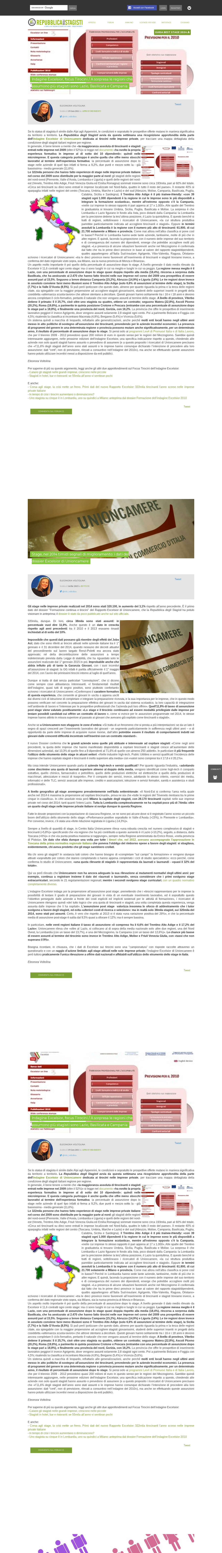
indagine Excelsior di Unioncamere (57, 138)
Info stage (166, 22)
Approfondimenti (91, 111)
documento (106, 149)
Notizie (85, 586)
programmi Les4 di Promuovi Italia (150, 331)
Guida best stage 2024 (171, 32)
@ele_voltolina (69, 116)
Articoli (92, 22)
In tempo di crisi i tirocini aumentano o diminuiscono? (61, 394)
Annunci (129, 22)
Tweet (178, 104)
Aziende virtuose (148, 22)
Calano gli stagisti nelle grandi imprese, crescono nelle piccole (67, 372)
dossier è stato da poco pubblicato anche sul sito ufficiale (93, 613)
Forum (111, 22)
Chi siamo (185, 22)
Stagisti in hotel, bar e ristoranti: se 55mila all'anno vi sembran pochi (71, 375)
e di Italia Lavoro (183, 331)
